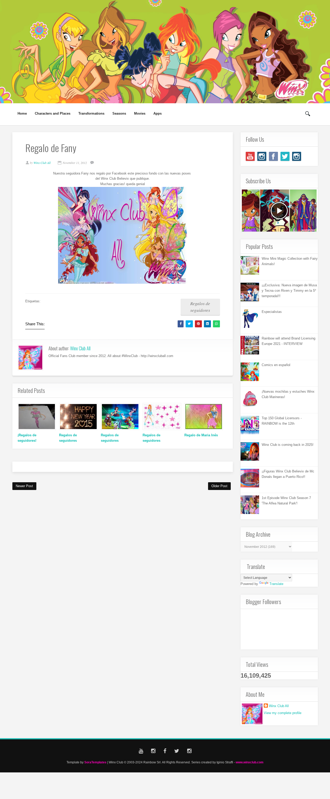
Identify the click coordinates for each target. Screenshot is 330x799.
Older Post (219, 486)
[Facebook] (273, 156)
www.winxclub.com (249, 762)
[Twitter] (285, 156)
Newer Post (24, 486)
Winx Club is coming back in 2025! (288, 445)
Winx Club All (80, 348)
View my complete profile (282, 713)
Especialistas (272, 312)
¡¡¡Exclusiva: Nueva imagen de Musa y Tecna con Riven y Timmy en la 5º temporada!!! (289, 290)
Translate (276, 584)
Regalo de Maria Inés (201, 435)
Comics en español (276, 365)
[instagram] (261, 156)
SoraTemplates (95, 762)
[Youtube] (250, 156)
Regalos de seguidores (200, 306)
